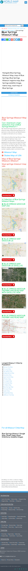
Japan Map (4, 518)
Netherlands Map (5, 539)
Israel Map (4, 516)
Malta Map (17, 534)
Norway (10, 507)
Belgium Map (4, 507)
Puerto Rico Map (13, 542)
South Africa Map (6, 499)
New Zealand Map (5, 495)
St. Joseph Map (7, 381)
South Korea (12, 535)
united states (5, 30)
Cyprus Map (19, 535)
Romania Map (12, 525)
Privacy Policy (10, 559)
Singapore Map (22, 499)
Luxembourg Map (5, 544)
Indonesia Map (21, 544)
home (9, 28)
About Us (3, 559)
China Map (4, 534)
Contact (2, 547)
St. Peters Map (7, 385)
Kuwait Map (21, 542)
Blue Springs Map (8, 387)
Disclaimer (17, 559)
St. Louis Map (7, 369)
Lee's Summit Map (8, 377)
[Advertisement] (14, 14)
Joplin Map (6, 391)
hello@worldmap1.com (10, 556)
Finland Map (4, 509)
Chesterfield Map (8, 393)
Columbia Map (7, 375)
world (13, 28)
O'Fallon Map (7, 379)
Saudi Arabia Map (21, 516)
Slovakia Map (5, 542)
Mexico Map (14, 499)
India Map (12, 501)
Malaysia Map (12, 509)
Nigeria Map (11, 534)
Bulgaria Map (5, 501)
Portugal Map (4, 525)
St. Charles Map (7, 383)
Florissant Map (7, 389)
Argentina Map (18, 527)
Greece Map (4, 527)
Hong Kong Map (12, 516)
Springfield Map (7, 371)
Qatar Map (19, 525)
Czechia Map (12, 518)
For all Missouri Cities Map (13, 428)
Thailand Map (4, 530)
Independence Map (8, 373)
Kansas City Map (8, 367)
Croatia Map (14, 544)
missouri (12, 30)
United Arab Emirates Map (7, 504)
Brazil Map (11, 527)
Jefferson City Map (8, 395)
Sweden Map (17, 507)
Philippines (18, 501)
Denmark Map (20, 509)
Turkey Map (3, 521)
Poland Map (19, 518)
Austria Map (3, 512)
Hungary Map (4, 535)
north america (20, 28)
